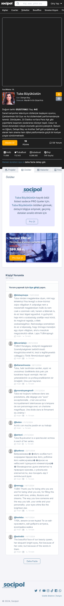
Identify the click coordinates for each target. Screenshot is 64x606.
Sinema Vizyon (51, 10)
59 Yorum (57, 142)
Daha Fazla (32, 561)
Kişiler (5, 10)
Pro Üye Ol (17, 258)
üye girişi (34, 287)
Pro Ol (32, 221)
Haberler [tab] (44, 169)
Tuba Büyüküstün (25, 197)
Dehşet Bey (25, 98)
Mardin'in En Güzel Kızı (33, 100)
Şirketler (25, 10)
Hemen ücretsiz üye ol (13, 162)
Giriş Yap (55, 3)
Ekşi (48, 152)
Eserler (14, 10)
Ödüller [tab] (27, 169)
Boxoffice (37, 10)
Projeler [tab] (11, 169)
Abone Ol (9, 142)
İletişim (59, 596)
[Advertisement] (32, 52)
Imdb (8, 152)
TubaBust (21, 152)
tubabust (36, 152)
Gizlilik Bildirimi (48, 596)
